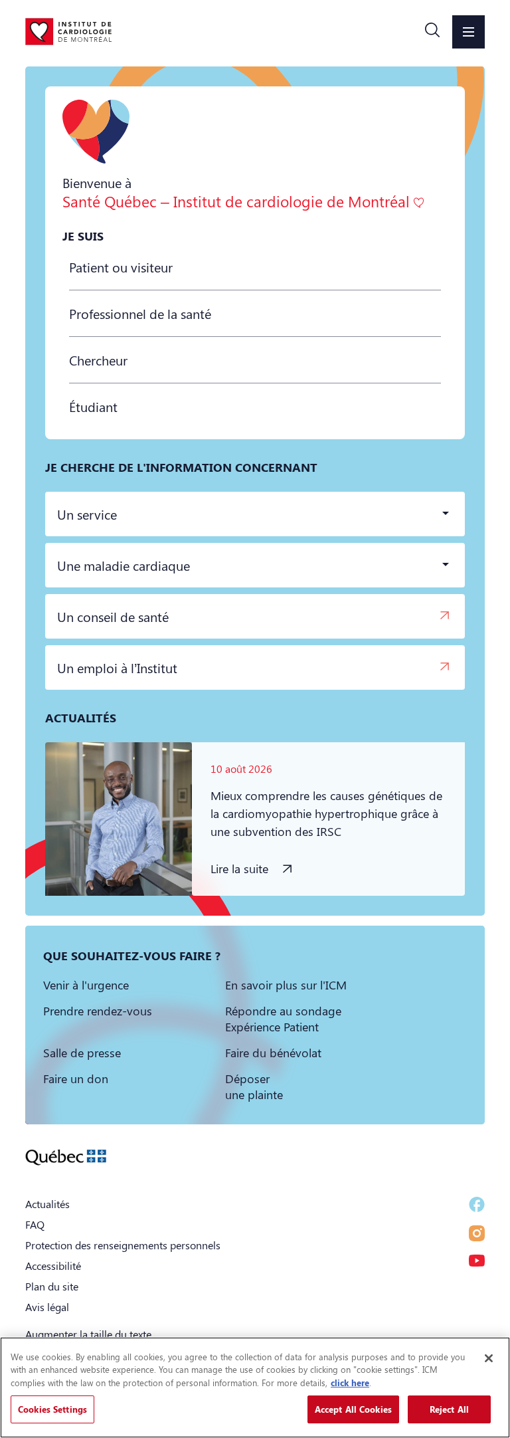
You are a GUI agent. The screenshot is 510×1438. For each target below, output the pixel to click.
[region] (255, 1387)
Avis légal (47, 1307)
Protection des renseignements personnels (122, 1245)
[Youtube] (477, 1261)
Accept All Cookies (353, 1409)
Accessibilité (53, 1266)
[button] (432, 32)
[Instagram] (477, 1233)
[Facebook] (477, 1204)
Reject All (449, 1409)
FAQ (34, 1224)
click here (350, 1382)
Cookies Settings (52, 1409)
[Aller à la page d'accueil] (68, 31)
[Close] (488, 1358)
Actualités (47, 1204)
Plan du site (51, 1286)
